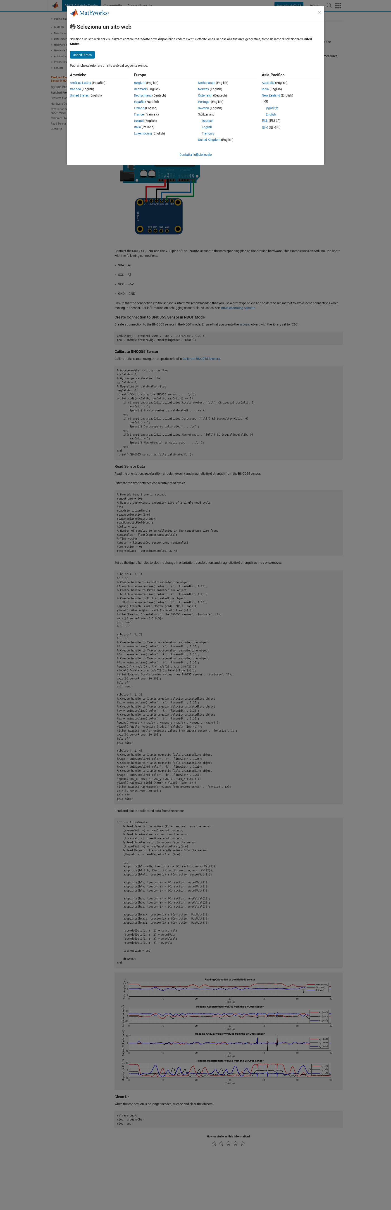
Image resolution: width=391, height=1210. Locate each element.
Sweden (203, 108)
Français (208, 133)
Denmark (140, 89)
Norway (203, 89)
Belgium (139, 83)
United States (79, 95)
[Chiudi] (319, 13)
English (207, 127)
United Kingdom (209, 140)
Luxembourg (143, 133)
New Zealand (271, 95)
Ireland (139, 121)
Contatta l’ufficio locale (195, 154)
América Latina (80, 83)
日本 (265, 121)
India (265, 89)
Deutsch (207, 121)
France (139, 114)
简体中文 (272, 108)
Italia (137, 127)
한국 (265, 127)
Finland (139, 108)
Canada (75, 89)
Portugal (204, 102)
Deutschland (143, 95)
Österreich (205, 95)
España (139, 102)
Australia (268, 83)
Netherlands (206, 83)
